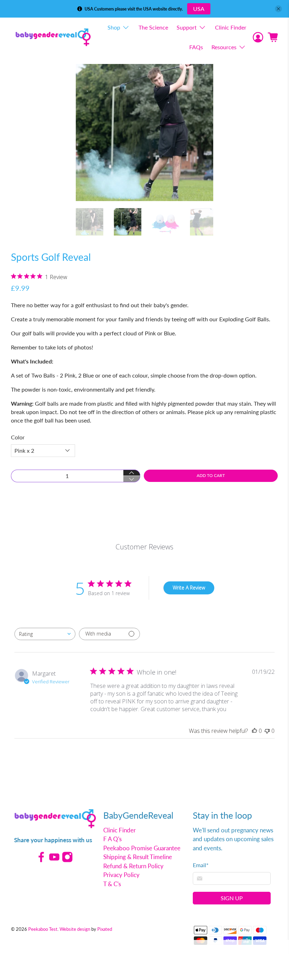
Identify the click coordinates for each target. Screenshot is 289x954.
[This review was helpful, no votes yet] (254, 731)
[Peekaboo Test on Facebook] (41, 860)
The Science (153, 27)
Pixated (104, 929)
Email (201, 865)
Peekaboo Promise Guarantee (141, 848)
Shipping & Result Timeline (137, 856)
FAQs (196, 47)
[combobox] (44, 634)
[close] (278, 8)
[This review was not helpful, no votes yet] (267, 731)
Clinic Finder (230, 27)
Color (18, 437)
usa (198, 8)
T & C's (112, 884)
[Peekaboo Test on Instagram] (67, 860)
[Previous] (87, 132)
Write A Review (189, 587)
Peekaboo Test (42, 929)
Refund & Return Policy (133, 866)
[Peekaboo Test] (53, 37)
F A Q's (112, 839)
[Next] (202, 132)
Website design (75, 929)
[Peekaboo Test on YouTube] (54, 860)
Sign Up (232, 898)
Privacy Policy (121, 874)
